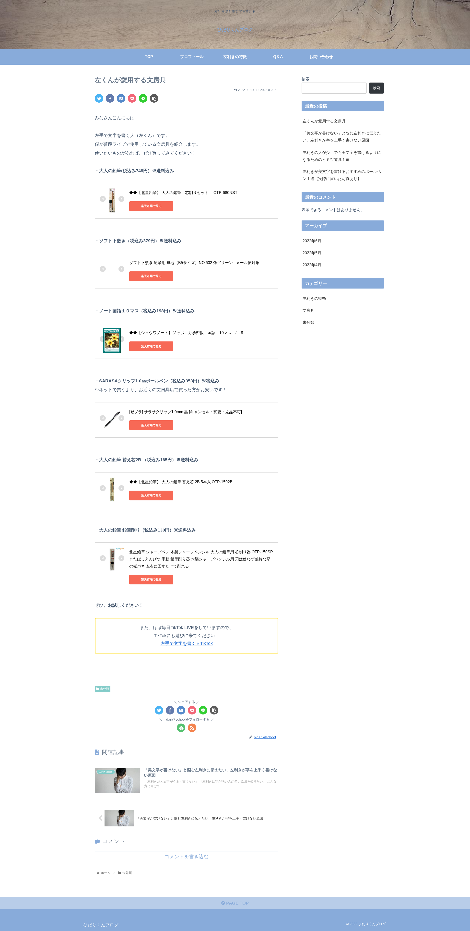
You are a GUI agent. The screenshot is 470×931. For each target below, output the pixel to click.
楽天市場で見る (151, 206)
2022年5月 (312, 253)
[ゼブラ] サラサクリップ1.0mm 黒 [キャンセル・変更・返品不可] (185, 412)
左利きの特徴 (314, 298)
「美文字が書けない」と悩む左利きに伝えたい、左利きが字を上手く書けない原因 (342, 136)
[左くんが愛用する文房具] (121, 98)
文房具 (308, 310)
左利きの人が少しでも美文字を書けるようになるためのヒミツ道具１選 (342, 156)
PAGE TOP (237, 903)
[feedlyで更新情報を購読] (181, 728)
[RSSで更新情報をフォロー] (192, 728)
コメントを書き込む (186, 856)
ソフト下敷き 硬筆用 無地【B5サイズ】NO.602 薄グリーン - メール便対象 (194, 263)
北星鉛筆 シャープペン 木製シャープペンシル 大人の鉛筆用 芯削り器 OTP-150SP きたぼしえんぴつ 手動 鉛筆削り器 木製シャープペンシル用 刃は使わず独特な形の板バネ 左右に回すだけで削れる (201, 559)
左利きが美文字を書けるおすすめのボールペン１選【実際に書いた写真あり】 (342, 175)
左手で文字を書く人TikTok (187, 643)
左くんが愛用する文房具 (324, 121)
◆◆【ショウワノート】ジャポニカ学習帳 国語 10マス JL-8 (186, 333)
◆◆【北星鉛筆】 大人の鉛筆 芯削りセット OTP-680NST (183, 193)
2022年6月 (312, 241)
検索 (305, 79)
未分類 (104, 688)
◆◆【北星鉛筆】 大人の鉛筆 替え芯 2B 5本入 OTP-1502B (181, 482)
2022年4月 (312, 265)
